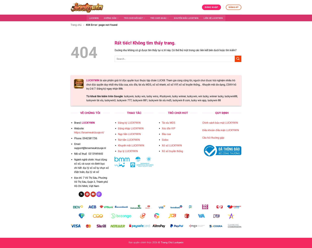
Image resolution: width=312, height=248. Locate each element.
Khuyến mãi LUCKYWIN (186, 18)
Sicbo (165, 139)
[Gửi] (238, 59)
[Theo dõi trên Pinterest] (87, 194)
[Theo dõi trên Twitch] (99, 194)
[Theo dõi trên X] (81, 194)
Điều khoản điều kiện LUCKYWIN (220, 130)
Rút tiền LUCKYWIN (129, 139)
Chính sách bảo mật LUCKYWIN (220, 122)
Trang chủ (76, 24)
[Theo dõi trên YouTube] (93, 194)
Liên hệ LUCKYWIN (213, 18)
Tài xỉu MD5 (168, 122)
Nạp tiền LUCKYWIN (129, 134)
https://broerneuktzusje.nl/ (89, 132)
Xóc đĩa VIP (168, 128)
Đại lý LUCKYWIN (128, 151)
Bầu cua (166, 134)
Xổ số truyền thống (172, 151)
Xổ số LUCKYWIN (172, 145)
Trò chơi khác (158, 18)
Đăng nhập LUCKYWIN (130, 128)
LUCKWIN (94, 18)
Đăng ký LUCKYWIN (129, 122)
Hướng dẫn (110, 18)
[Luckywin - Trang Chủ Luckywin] (87, 7)
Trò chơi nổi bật (133, 18)
